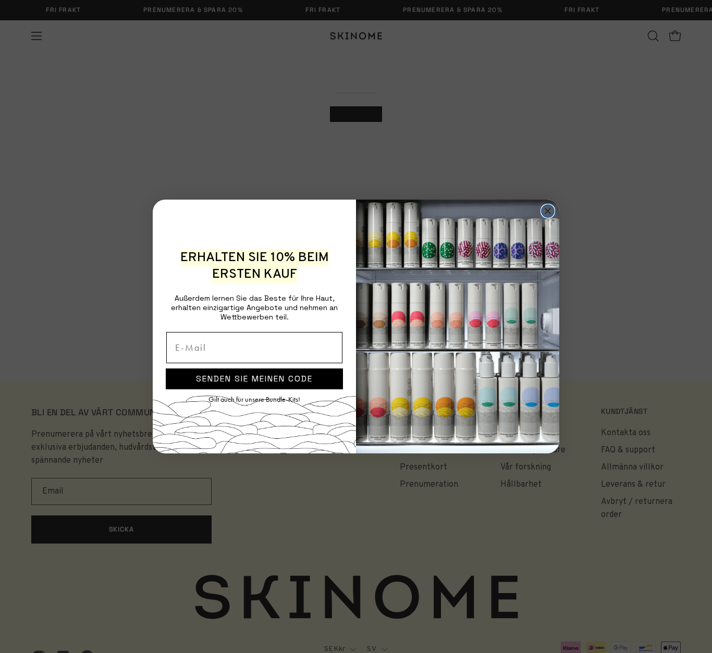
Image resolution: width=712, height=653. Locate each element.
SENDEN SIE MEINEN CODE (254, 378)
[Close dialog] (548, 211)
